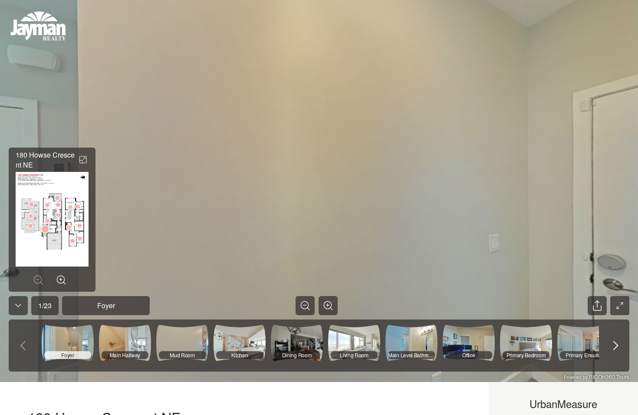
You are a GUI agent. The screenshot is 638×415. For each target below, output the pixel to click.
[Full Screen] (619, 305)
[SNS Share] (597, 305)
